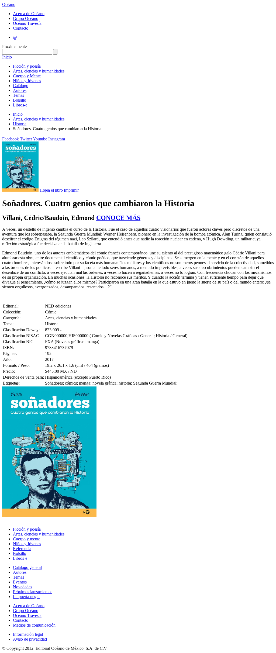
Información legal (28, 634)
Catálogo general (27, 567)
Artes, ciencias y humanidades (38, 71)
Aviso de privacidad (30, 639)
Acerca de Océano (28, 13)
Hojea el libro (51, 190)
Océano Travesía (27, 23)
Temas (18, 95)
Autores (19, 90)
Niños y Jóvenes (27, 80)
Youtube (40, 139)
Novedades (22, 587)
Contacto (20, 28)
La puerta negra (26, 596)
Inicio (7, 57)
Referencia (22, 548)
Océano (8, 4)
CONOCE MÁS (118, 217)
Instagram (56, 139)
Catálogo (20, 85)
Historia (19, 124)
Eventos (20, 582)
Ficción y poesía (27, 66)
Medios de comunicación (34, 625)
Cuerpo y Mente (27, 76)
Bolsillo (19, 100)
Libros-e (20, 105)
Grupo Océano (25, 18)
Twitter (26, 139)
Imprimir (71, 190)
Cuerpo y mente (26, 539)
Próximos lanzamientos (32, 591)
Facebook (10, 139)
